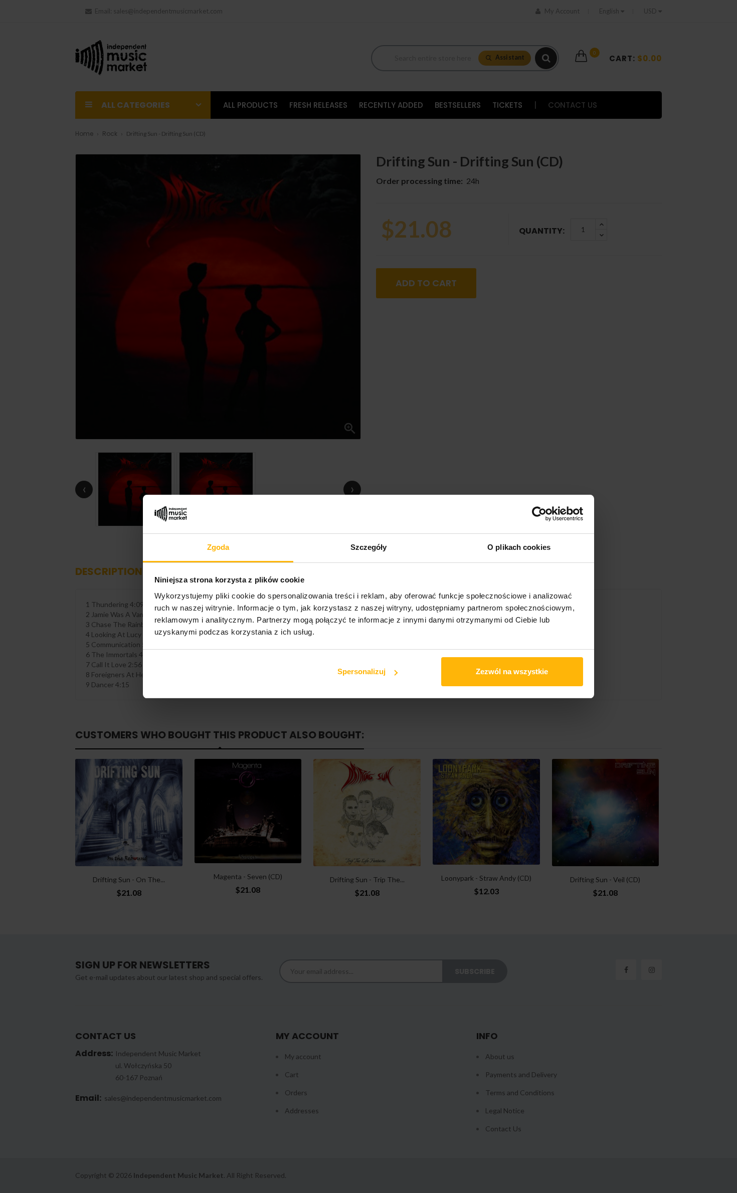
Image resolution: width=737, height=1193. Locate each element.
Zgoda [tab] (218, 547)
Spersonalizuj (361, 671)
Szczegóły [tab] (368, 547)
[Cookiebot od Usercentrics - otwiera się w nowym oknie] (539, 514)
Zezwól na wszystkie (512, 671)
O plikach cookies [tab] (518, 547)
